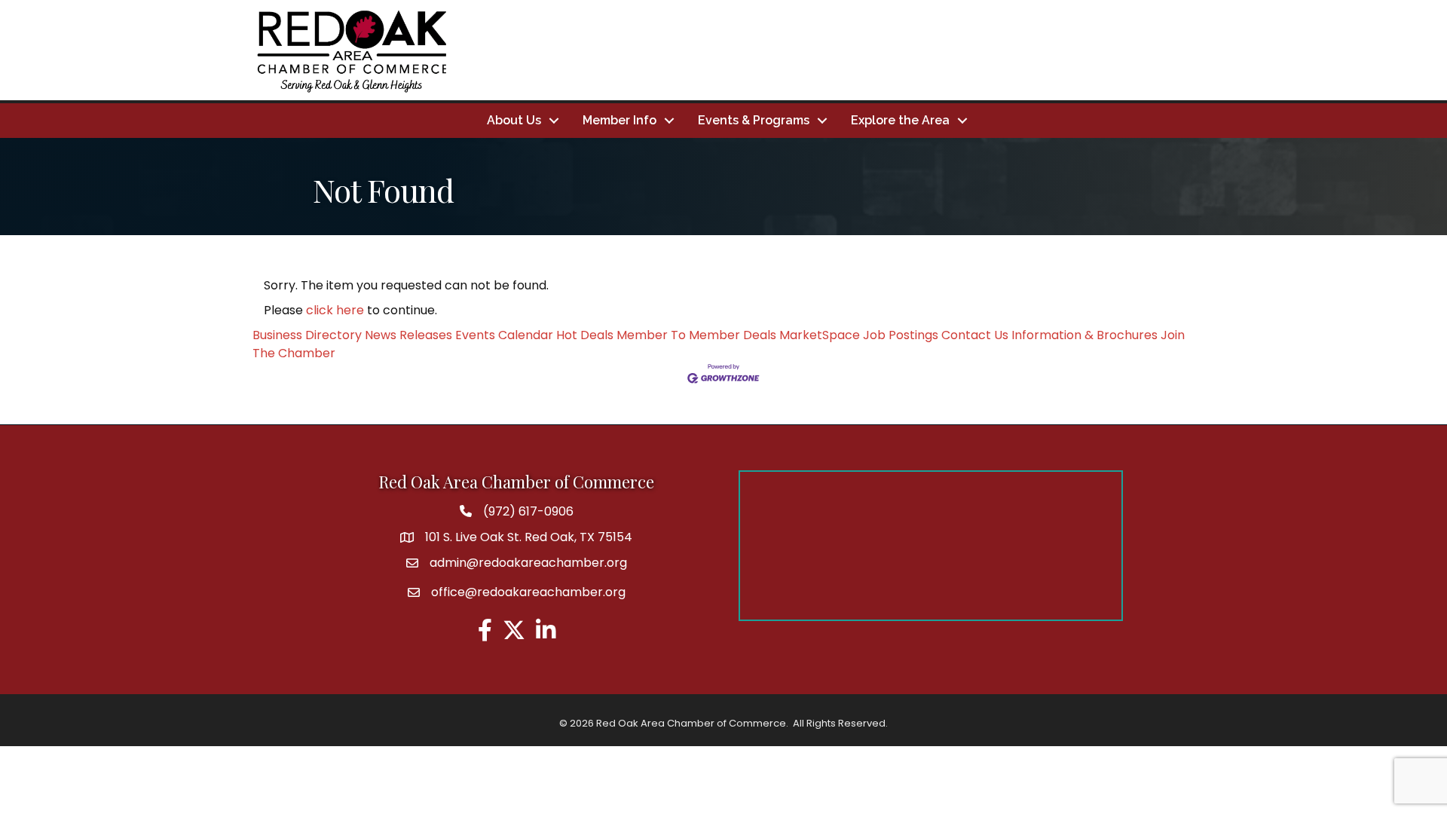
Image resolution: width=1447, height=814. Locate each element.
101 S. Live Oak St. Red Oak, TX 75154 (528, 537)
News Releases (408, 335)
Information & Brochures (1084, 335)
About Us (514, 120)
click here (335, 310)
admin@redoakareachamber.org (528, 562)
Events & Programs (753, 120)
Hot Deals (584, 335)
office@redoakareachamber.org (528, 592)
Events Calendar (504, 335)
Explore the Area (900, 120)
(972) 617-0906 (528, 511)
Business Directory (307, 335)
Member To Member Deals (696, 335)
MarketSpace (819, 335)
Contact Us (974, 335)
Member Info (619, 120)
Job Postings (900, 335)
